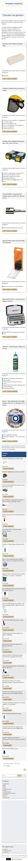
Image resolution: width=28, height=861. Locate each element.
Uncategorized (6, 797)
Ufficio (4, 796)
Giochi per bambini (7, 792)
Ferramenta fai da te (7, 789)
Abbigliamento (6, 783)
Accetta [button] (8, 859)
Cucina (4, 788)
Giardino (8, 765)
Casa (4, 786)
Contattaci (5, 849)
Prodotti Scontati (14, 3)
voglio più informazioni (16, 859)
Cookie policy (6, 852)
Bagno (4, 785)
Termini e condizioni (7, 850)
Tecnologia (5, 794)
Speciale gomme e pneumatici (9, 793)
